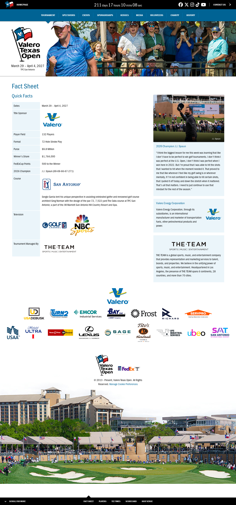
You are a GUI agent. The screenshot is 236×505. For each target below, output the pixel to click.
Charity (175, 15)
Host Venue (147, 501)
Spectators (68, 15)
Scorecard (131, 501)
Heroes (124, 15)
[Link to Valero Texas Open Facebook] (180, 4)
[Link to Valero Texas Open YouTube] (203, 4)
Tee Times (116, 501)
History (190, 15)
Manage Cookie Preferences (123, 384)
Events (86, 15)
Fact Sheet (89, 501)
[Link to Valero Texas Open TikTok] (197, 4)
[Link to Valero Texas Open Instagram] (192, 4)
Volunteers (156, 15)
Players (102, 501)
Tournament (48, 15)
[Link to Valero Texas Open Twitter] (186, 4)
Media (139, 15)
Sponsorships (105, 15)
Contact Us (219, 4)
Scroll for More (17, 501)
